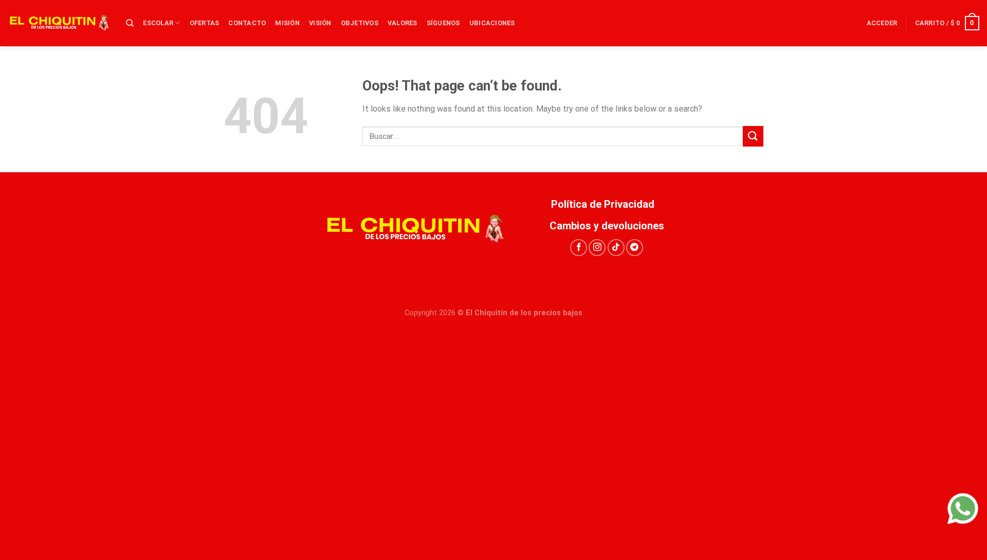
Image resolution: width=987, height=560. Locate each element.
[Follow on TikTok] (616, 247)
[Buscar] (130, 23)
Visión (320, 23)
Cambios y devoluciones (607, 226)
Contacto (247, 23)
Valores (402, 23)
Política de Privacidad (606, 204)
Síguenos (443, 23)
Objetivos (359, 23)
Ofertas (205, 23)
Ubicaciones (492, 23)
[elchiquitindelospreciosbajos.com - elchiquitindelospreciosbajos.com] (59, 23)
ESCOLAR (158, 23)
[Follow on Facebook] (578, 247)
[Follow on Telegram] (634, 247)
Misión (287, 23)
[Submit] (753, 136)
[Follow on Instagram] (597, 247)
